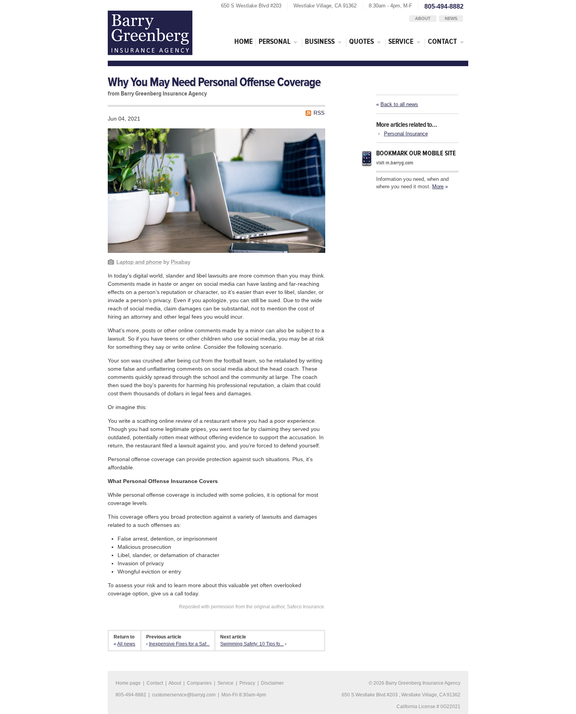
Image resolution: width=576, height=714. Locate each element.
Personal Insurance (406, 134)
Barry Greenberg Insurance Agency (150, 33)
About (423, 18)
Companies (199, 683)
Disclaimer (272, 683)
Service (400, 41)
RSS (318, 113)
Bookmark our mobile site (416, 153)
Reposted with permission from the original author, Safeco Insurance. (252, 606)
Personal (274, 41)
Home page (128, 683)
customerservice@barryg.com (184, 695)
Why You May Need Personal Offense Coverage (214, 82)
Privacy (247, 683)
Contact (442, 41)
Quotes (361, 41)
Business (320, 41)
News (451, 18)
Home (243, 41)
